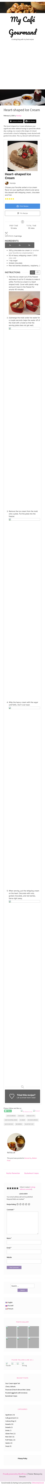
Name (9, 1238)
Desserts (27, 1158)
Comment (10, 1210)
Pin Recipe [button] (24, 213)
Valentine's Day (29, 1124)
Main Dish (8, 1437)
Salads (7, 1443)
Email (9, 1248)
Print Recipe (31, 121)
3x (29, 245)
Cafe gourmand (10, 1418)
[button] (6, 199)
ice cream (22, 1120)
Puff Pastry (8, 1440)
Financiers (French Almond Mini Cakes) (17, 1390)
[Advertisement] (22, 65)
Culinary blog (9, 1421)
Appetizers (8, 1415)
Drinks (7, 1430)
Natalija (18, 116)
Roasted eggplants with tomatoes (16, 1393)
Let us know (21, 1098)
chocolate (21, 1116)
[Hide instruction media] (37, 272)
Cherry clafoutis (10, 1387)
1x (10, 245)
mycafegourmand (33, 1120)
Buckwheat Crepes (31, 1173)
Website (9, 1257)
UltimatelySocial (38, 1483)
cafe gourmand (11, 1116)
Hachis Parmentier (13, 1173)
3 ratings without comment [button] (27, 1188)
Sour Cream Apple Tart (12, 1383)
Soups (7, 1446)
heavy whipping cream (11, 1120)
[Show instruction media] (32, 272)
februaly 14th (31, 1116)
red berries (19, 1124)
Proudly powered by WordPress (15, 1474)
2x (20, 245)
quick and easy (9, 1124)
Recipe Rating (11, 1204)
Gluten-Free (9, 1434)
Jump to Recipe (17, 121)
